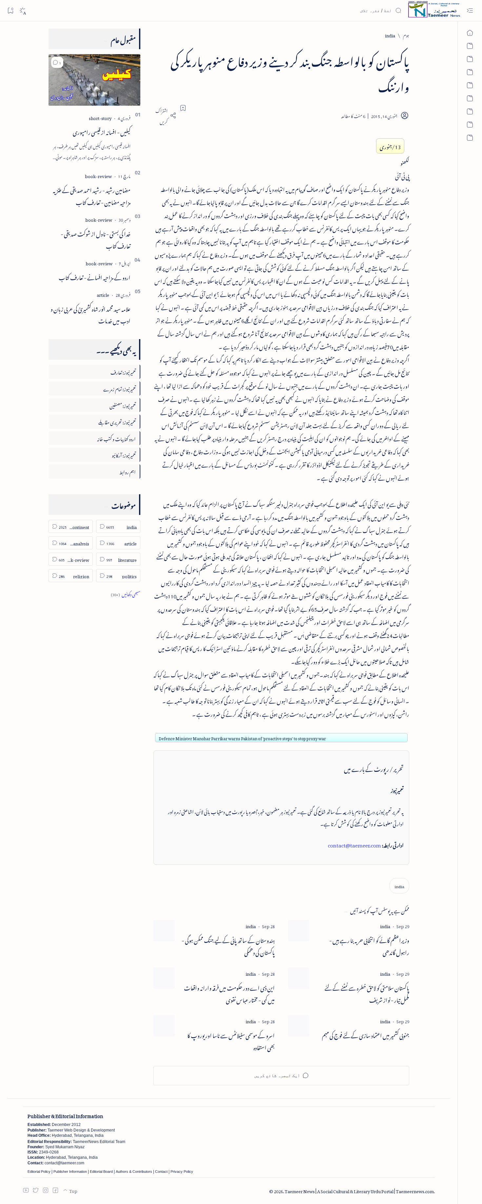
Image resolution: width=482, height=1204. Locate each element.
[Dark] (22, 10)
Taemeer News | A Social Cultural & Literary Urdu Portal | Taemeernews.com (359, 1190)
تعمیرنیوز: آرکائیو (124, 454)
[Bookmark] (10, 10)
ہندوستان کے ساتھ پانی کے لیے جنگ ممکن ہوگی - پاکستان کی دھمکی (228, 945)
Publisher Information (70, 1171)
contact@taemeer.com (354, 844)
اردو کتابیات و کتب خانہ (116, 438)
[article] (103, 294)
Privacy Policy (182, 1171)
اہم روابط (127, 471)
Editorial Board (101, 1171)
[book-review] (98, 175)
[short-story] (100, 117)
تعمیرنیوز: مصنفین (123, 405)
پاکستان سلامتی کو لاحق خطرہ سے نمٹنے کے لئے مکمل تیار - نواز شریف (367, 993)
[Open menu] (469, 10)
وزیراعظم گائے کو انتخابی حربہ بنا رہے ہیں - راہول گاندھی (369, 945)
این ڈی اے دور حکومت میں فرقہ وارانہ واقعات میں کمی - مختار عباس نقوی (229, 993)
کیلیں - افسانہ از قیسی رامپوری (102, 131)
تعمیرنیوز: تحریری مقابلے (117, 421)
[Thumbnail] (298, 930)
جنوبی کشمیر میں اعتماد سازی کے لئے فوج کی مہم (365, 1035)
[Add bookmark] (183, 108)
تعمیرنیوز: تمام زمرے (119, 388)
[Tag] (385, 925)
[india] (399, 885)
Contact (161, 1171)
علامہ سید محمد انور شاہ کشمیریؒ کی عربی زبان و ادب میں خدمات (90, 314)
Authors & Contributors (134, 1171)
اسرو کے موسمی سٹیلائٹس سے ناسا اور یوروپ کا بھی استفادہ (231, 1041)
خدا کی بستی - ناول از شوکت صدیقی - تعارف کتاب (96, 239)
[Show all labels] (125, 593)
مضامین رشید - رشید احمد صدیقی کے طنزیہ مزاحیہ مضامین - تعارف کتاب (92, 195)
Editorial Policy (39, 1171)
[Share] (164, 115)
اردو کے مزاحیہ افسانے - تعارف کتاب (95, 276)
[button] (57, 62)
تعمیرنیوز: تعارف (123, 371)
